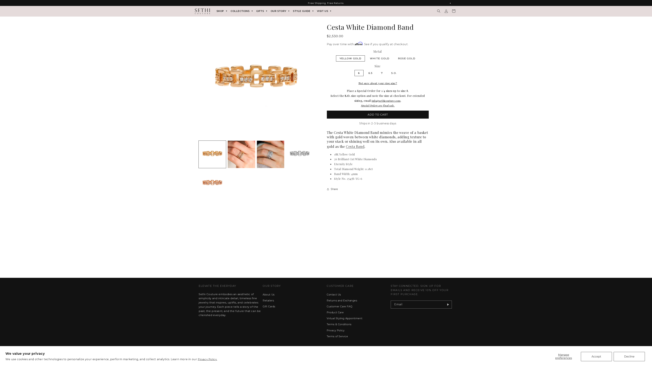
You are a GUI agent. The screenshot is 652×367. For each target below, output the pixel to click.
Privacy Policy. (207, 359)
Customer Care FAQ (339, 306)
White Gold (380, 58)
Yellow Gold (350, 58)
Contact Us (334, 294)
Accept (596, 356)
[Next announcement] (452, 3)
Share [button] (334, 189)
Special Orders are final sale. (378, 105)
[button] (438, 11)
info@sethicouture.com (386, 100)
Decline (629, 356)
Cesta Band (355, 146)
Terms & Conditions (339, 324)
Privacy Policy (336, 330)
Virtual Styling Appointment (344, 318)
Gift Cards (269, 306)
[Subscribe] (448, 305)
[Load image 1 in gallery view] (212, 154)
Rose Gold (406, 58)
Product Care (335, 312)
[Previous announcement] (200, 3)
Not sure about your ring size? (378, 83)
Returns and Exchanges (342, 300)
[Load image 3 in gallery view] (270, 154)
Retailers (268, 300)
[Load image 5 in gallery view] (212, 183)
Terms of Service (337, 336)
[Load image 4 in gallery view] (299, 154)
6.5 (370, 73)
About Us (269, 294)
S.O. (394, 73)
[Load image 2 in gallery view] (241, 154)
